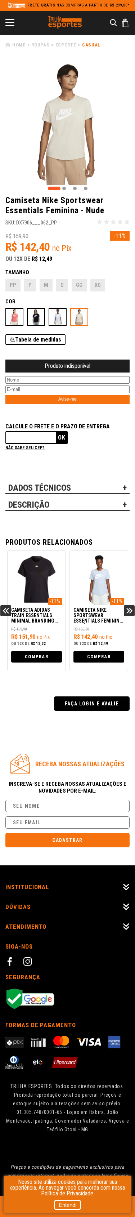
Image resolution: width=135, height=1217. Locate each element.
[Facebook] (10, 962)
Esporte (65, 45)
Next (129, 610)
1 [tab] (54, 188)
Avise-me (67, 399)
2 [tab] (64, 188)
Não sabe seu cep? (25, 448)
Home (19, 45)
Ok (62, 437)
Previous (5, 610)
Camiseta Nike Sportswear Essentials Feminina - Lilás (35, 615)
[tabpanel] (67, 123)
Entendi (67, 1205)
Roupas (40, 45)
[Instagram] (28, 962)
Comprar (36, 656)
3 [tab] (75, 188)
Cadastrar (67, 840)
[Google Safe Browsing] (67, 999)
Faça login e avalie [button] (92, 703)
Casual (91, 45)
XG (98, 285)
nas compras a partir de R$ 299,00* (78, 5)
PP (13, 285)
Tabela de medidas (38, 339)
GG (79, 285)
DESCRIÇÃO (28, 505)
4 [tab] (85, 188)
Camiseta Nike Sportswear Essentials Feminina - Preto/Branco (97, 615)
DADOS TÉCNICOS (39, 488)
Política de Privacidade (67, 1193)
